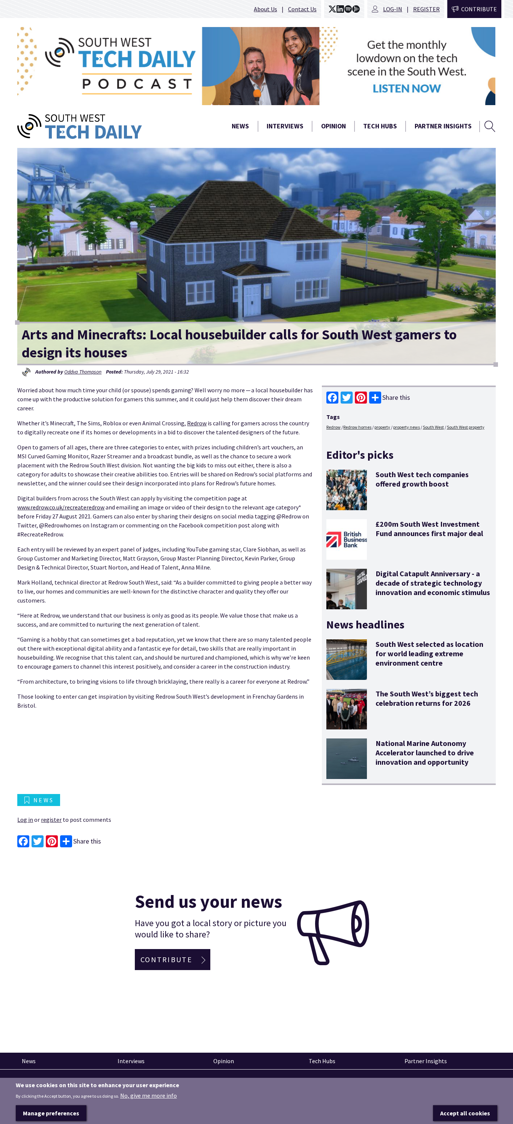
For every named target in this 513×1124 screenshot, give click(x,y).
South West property (465, 427)
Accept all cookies (465, 1113)
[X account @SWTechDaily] (332, 9)
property (382, 427)
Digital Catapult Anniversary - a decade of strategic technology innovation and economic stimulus (433, 583)
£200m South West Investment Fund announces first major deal (429, 528)
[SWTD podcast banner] (256, 66)
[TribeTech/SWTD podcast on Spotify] (348, 9)
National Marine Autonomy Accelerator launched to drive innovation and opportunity (425, 752)
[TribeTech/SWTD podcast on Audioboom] (356, 9)
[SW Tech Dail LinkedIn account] (340, 9)
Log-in (392, 9)
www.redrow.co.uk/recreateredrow (60, 507)
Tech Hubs (380, 126)
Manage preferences (51, 1113)
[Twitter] (347, 398)
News (240, 126)
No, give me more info (148, 1095)
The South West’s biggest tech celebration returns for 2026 (427, 698)
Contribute (479, 9)
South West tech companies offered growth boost (422, 479)
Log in (25, 819)
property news (406, 427)
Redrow (197, 423)
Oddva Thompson (82, 371)
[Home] (104, 126)
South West (433, 427)
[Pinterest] (361, 398)
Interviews (285, 126)
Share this (396, 397)
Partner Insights (443, 126)
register (51, 819)
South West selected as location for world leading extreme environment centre (429, 653)
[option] (256, 66)
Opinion (333, 126)
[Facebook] (332, 398)
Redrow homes (357, 427)
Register (426, 9)
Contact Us (302, 9)
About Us (265, 9)
